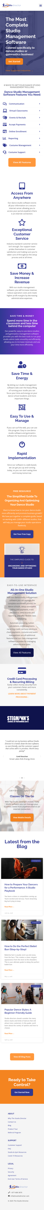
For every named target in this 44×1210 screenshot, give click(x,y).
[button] (40, 5)
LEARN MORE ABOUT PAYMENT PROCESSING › (22, 695)
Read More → (9, 907)
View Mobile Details (22, 817)
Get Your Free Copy (22, 534)
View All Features (22, 652)
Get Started (14, 61)
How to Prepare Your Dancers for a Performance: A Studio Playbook (21, 887)
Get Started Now (22, 1092)
